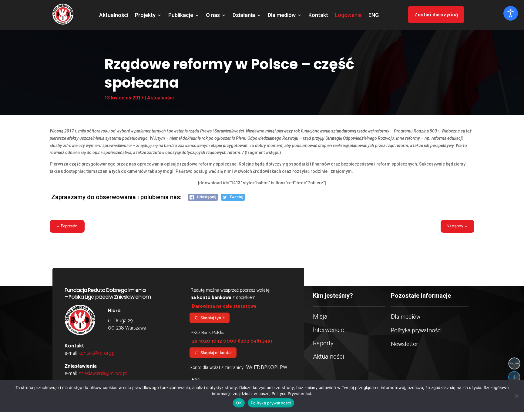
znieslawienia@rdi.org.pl (103, 373)
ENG (373, 15)
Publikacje (180, 15)
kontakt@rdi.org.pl (97, 353)
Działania (244, 15)
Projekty (145, 15)
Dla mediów (282, 15)
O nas (213, 15)
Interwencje (328, 329)
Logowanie (348, 15)
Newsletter (404, 344)
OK (239, 402)
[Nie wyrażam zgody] (516, 396)
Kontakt (318, 15)
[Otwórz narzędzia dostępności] (510, 13)
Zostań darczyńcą (436, 15)
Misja (320, 316)
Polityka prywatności (416, 331)
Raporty (323, 343)
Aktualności (113, 15)
